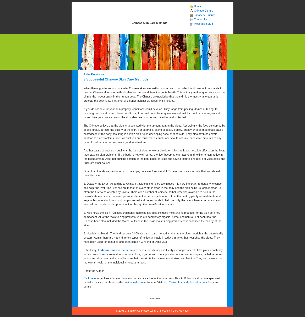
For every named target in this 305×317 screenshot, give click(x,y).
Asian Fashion (92, 74)
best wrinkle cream (135, 282)
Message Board (203, 23)
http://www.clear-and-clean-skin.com (185, 282)
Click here (90, 278)
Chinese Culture (203, 10)
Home (197, 6)
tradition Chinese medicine (115, 250)
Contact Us (200, 19)
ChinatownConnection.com (140, 310)
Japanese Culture (204, 15)
